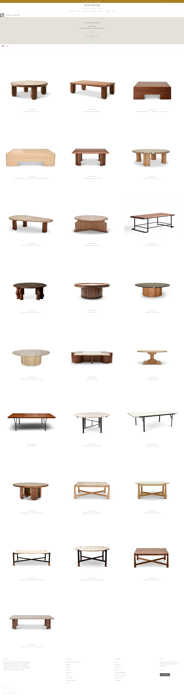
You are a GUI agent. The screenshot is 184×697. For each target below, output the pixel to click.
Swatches (107, 11)
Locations (68, 664)
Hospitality (117, 680)
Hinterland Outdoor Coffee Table (152, 245)
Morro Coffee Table (152, 379)
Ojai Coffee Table (92, 312)
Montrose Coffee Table (152, 446)
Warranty (117, 670)
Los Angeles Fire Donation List (73, 662)
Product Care (118, 667)
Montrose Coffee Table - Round (92, 446)
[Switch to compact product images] (7, 46)
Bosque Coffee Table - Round (31, 111)
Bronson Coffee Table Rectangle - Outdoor (31, 579)
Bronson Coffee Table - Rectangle (92, 513)
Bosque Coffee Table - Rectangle (92, 111)
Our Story (68, 670)
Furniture (71, 11)
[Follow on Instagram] (4, 688)
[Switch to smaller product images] (5, 46)
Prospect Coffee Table (92, 379)
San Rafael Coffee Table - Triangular (31, 245)
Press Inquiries (69, 677)
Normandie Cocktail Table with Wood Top (31, 379)
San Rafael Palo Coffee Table (92, 245)
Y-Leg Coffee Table (32, 446)
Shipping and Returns (120, 672)
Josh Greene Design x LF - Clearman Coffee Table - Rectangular (31, 178)
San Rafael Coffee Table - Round (152, 178)
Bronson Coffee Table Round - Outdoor (92, 579)
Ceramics (85, 11)
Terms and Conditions (120, 675)
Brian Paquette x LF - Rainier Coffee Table (31, 513)
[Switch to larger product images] (2, 46)
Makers (93, 8)
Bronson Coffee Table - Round (152, 513)
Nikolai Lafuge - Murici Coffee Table (31, 312)
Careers (67, 675)
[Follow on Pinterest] (8, 688)
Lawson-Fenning (31, 109)
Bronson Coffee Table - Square (152, 579)
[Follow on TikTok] (11, 688)
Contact (67, 667)
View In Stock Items (92, 36)
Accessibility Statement (71, 680)
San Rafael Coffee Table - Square (92, 178)
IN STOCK (99, 8)
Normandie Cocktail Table (152, 312)
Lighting (78, 11)
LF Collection (86, 8)
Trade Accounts (118, 677)
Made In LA (68, 672)
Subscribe (165, 674)
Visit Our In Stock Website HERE (92, 1)
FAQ (116, 662)
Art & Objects (93, 11)
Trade (113, 11)
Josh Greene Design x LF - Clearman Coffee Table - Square (152, 111)
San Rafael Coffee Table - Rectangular (31, 646)
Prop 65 (68, 683)
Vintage (101, 11)
